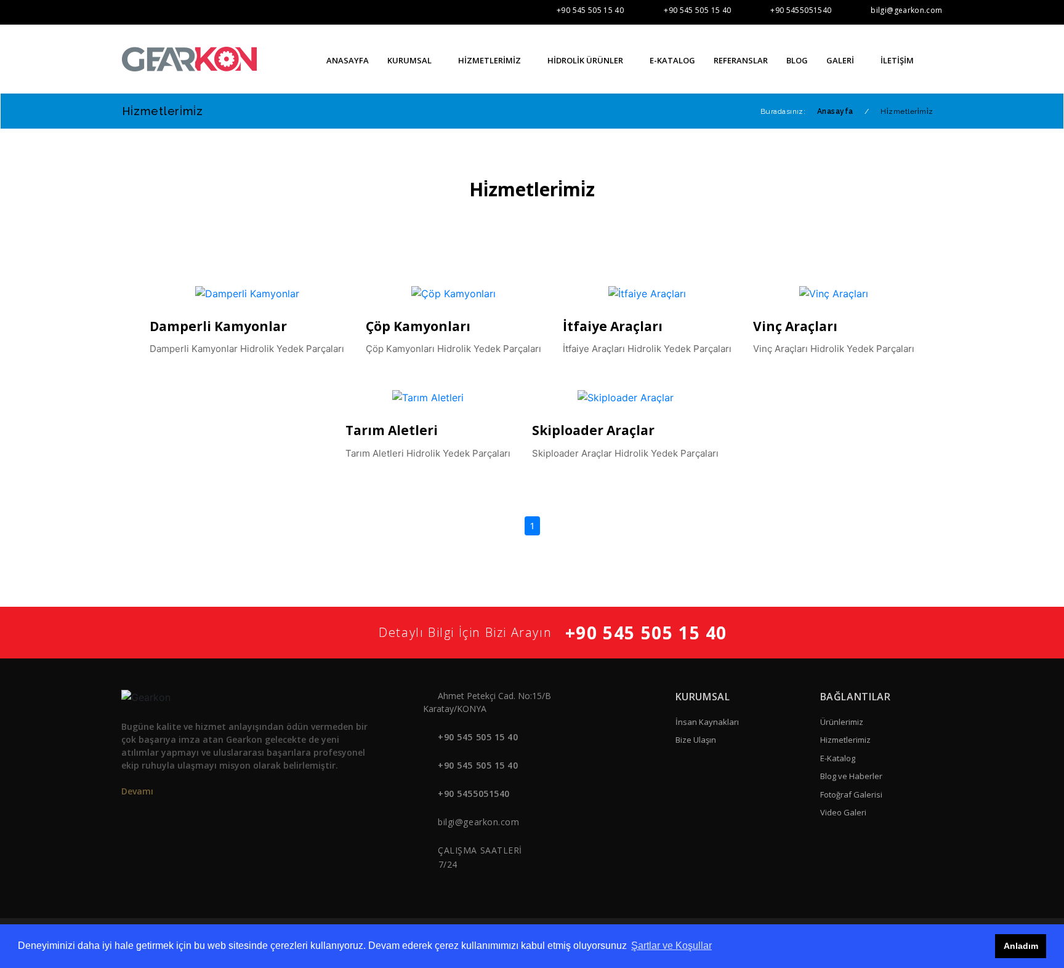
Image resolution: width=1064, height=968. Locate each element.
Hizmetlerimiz (845, 739)
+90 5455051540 (800, 10)
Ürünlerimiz (841, 721)
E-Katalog (837, 758)
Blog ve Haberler (851, 776)
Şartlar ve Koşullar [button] (671, 945)
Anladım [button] (1021, 946)
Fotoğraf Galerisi (851, 794)
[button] (938, 60)
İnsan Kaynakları (707, 721)
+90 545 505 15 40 (590, 10)
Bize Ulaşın (695, 739)
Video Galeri (843, 812)
